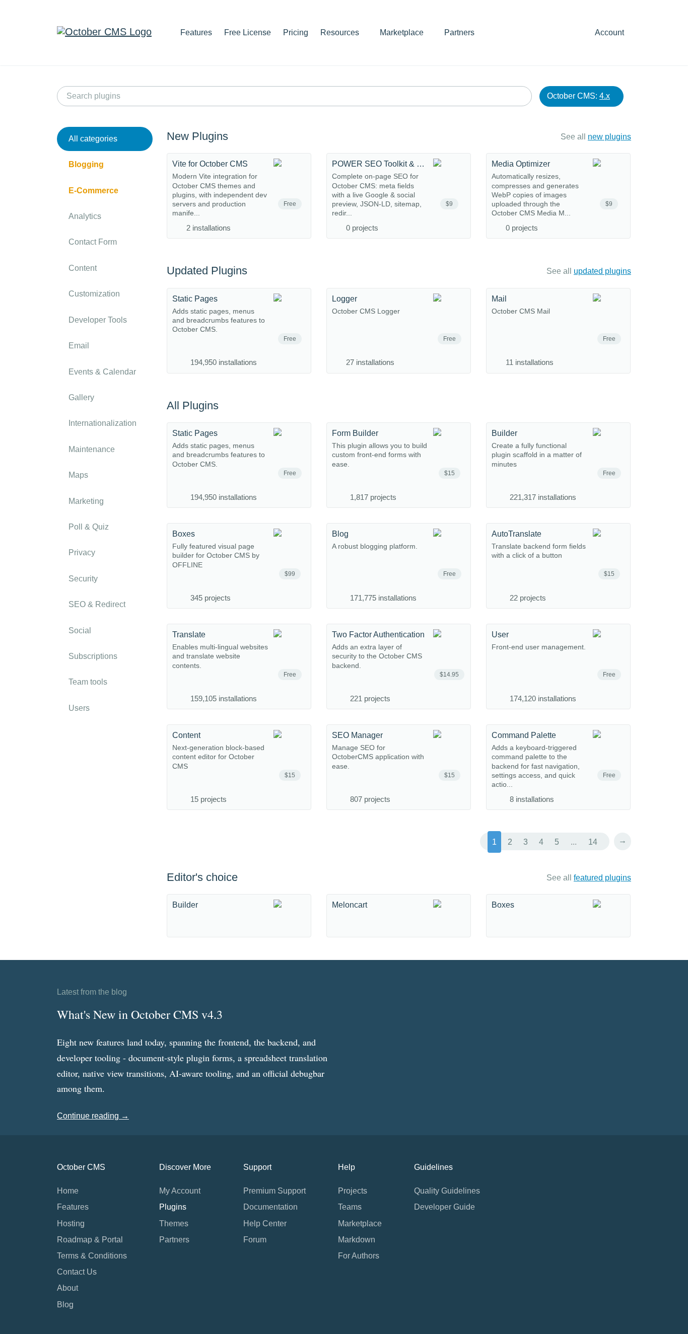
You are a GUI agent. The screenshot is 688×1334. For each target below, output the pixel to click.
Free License (247, 32)
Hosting (71, 1223)
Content (82, 268)
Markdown (356, 1239)
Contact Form (92, 242)
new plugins (609, 136)
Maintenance (91, 449)
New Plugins (197, 136)
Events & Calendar (102, 371)
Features (196, 32)
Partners (459, 32)
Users (79, 708)
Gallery (81, 397)
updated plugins (602, 271)
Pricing (295, 32)
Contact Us (77, 1272)
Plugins (172, 1207)
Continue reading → (93, 1115)
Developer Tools (97, 320)
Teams (350, 1207)
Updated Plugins (207, 270)
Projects (352, 1191)
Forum (254, 1239)
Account (610, 32)
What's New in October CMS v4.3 (140, 1014)
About (67, 1288)
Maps (78, 475)
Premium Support (274, 1191)
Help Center (265, 1223)
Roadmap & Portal (90, 1239)
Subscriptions (92, 656)
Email (78, 345)
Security (83, 578)
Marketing (86, 501)
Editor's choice (202, 877)
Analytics (84, 216)
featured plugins (602, 877)
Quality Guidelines (447, 1191)
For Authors (358, 1255)
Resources (340, 32)
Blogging (86, 164)
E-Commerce (93, 190)
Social (79, 630)
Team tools (87, 682)
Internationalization (102, 423)
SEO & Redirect (96, 604)
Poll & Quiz (88, 527)
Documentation (270, 1207)
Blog (65, 1304)
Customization (94, 293)
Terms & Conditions (92, 1255)
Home (68, 1191)
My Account (179, 1191)
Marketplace (403, 32)
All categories (92, 138)
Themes (173, 1223)
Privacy (81, 552)
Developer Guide (444, 1207)
